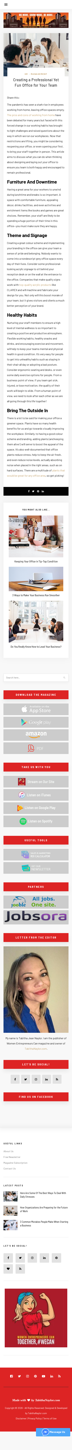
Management (39, 74)
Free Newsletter (11, 1156)
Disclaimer (21, 1418)
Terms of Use (49, 1418)
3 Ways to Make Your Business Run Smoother (36, 595)
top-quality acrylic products (35, 284)
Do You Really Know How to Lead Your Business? (36, 646)
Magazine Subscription (15, 1162)
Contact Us (9, 1168)
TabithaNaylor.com (36, 1048)
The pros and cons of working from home (31, 115)
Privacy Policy (35, 1418)
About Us (8, 1151)
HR (26, 74)
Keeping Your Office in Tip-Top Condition (36, 561)
